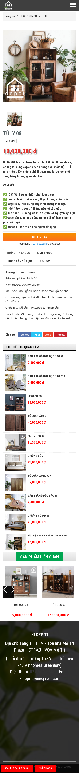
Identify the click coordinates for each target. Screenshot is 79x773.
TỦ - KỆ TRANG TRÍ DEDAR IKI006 (47, 535)
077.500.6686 (40, 243)
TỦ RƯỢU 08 (21, 604)
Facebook (24, 334)
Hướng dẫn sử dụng (20, 261)
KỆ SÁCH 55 (35, 396)
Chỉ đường (45, 768)
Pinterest (60, 334)
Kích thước (44, 252)
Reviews (45, 261)
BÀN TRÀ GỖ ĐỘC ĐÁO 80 (43, 495)
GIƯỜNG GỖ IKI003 (39, 515)
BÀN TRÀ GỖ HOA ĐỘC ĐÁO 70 (45, 356)
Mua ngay (39, 237)
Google (48, 334)
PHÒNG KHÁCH (28, 16)
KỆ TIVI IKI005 (36, 435)
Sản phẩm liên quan (39, 557)
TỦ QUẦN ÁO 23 (37, 416)
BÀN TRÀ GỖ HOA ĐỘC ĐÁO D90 (46, 376)
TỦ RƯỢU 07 (58, 604)
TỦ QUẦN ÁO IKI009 (39, 475)
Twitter (36, 334)
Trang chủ (10, 16)
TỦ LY (44, 16)
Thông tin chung (18, 252)
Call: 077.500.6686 (17, 768)
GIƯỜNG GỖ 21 (36, 455)
